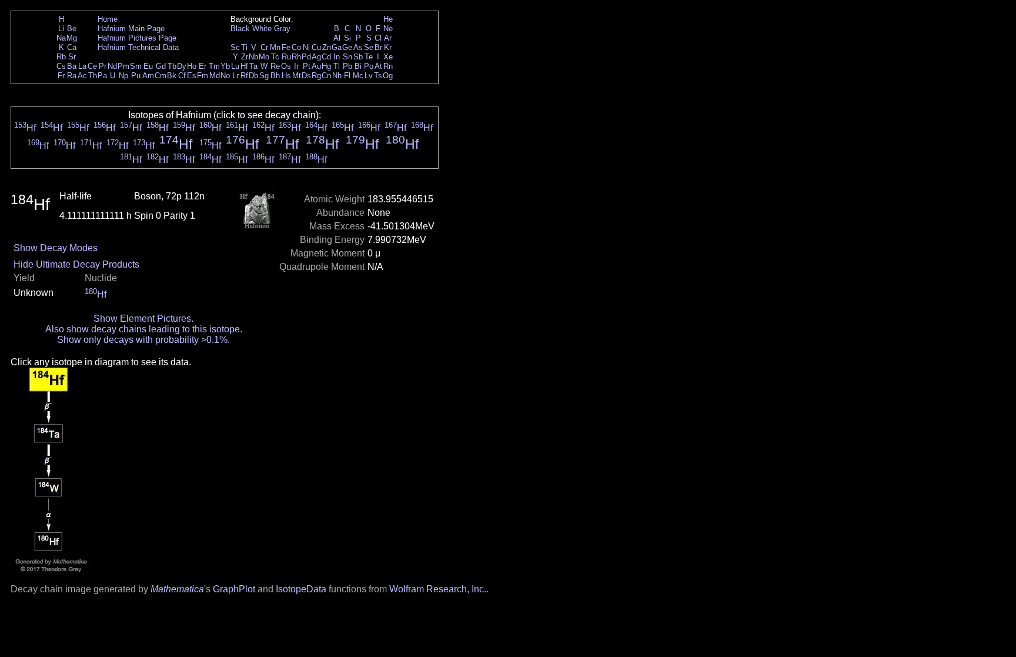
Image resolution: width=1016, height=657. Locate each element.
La (82, 66)
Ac (82, 75)
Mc (358, 75)
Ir (296, 66)
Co (296, 47)
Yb (225, 66)
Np (123, 75)
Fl (347, 75)
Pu (136, 75)
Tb (172, 66)
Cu (316, 47)
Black (240, 28)
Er (202, 66)
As (358, 47)
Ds (306, 75)
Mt (296, 75)
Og (388, 75)
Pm (123, 66)
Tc (275, 56)
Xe (388, 56)
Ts (378, 75)
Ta (253, 66)
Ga (337, 47)
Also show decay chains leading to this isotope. (143, 329)
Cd (326, 56)
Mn (275, 47)
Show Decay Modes (56, 248)
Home (108, 19)
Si (347, 38)
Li (61, 28)
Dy (181, 66)
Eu (148, 66)
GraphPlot (234, 589)
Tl (336, 66)
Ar (388, 38)
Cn (326, 75)
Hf (244, 66)
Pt (306, 66)
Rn (388, 66)
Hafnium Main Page (131, 28)
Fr (61, 75)
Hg (326, 66)
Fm (202, 75)
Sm (136, 66)
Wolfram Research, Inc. (437, 589)
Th (92, 75)
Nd (112, 66)
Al (336, 38)
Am (148, 75)
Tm (214, 66)
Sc (235, 47)
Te (369, 56)
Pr (102, 66)
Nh (337, 75)
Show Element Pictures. (143, 319)
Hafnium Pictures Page (137, 38)
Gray (282, 28)
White (262, 28)
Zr (244, 56)
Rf (244, 75)
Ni (306, 47)
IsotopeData (301, 589)
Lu (235, 66)
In (336, 56)
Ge (347, 47)
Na (61, 38)
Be (71, 28)
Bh (275, 75)
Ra (71, 75)
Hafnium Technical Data (138, 47)
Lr (235, 75)
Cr (264, 47)
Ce (92, 66)
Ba (71, 66)
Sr (72, 56)
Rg (316, 75)
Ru (286, 56)
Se (368, 47)
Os (286, 66)
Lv (369, 75)
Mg (71, 38)
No (225, 75)
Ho (191, 66)
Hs (286, 75)
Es (191, 75)
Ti (244, 47)
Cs (61, 66)
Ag (316, 56)
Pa (102, 75)
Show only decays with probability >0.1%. (143, 340)
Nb (253, 56)
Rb (61, 56)
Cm (160, 75)
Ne (388, 28)
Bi (358, 66)
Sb (358, 56)
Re (275, 66)
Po (368, 66)
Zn (326, 47)
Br (378, 47)
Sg (264, 75)
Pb (347, 66)
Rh (296, 56)
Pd (306, 56)
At (378, 66)
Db (253, 75)
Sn (347, 56)
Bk (171, 75)
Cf (182, 75)
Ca (71, 47)
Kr (388, 47)
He (388, 19)
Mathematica (177, 589)
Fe (286, 47)
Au (316, 66)
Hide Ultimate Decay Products (76, 264)
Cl (378, 38)
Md (214, 75)
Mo (264, 56)
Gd (161, 66)
